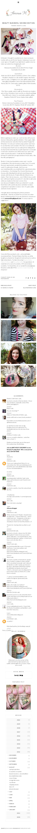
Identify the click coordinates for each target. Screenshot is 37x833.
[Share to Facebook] (26, 278)
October (12, 761)
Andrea (9, 476)
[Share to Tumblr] (32, 278)
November (13, 758)
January (12, 809)
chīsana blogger (12, 508)
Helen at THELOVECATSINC (15, 415)
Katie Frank (10, 544)
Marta (8, 408)
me (14, 277)
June (11, 794)
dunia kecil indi (11, 531)
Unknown (10, 461)
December (12, 755)
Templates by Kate (25, 828)
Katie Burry (10, 512)
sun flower (12, 782)
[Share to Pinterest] (30, 278)
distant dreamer (14, 789)
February (12, 806)
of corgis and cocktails (13, 496)
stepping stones (14, 784)
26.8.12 (9, 602)
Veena (8, 557)
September (13, 764)
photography (5, 278)
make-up (9, 277)
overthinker (10, 619)
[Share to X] (28, 278)
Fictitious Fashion (12, 435)
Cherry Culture (6, 262)
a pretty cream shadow (24, 268)
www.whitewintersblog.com (15, 615)
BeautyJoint (27, 260)
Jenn (8, 500)
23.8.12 (9, 581)
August (12, 767)
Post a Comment (7, 630)
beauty (4, 277)
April (11, 800)
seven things (13, 778)
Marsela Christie (12, 592)
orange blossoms (14, 780)
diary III (11, 787)
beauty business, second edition (18, 774)
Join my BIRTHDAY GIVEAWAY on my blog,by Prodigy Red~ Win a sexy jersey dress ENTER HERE (19, 449)
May (10, 797)
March (11, 803)
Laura (8, 604)
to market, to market (15, 771)
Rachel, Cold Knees (12, 398)
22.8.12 (9, 459)
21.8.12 (9, 407)
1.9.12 (9, 628)
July (10, 791)
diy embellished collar (15, 776)
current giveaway (26, 496)
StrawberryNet (18, 262)
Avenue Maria (9, 828)
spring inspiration (14, 769)
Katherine (10, 485)
